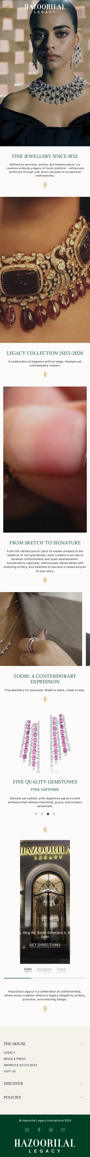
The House (15, 1043)
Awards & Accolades (20, 1065)
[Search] (83, 8)
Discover (13, 1083)
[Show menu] (8, 8)
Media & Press (15, 1059)
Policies (12, 1097)
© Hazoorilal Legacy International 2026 (45, 1120)
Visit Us (10, 1071)
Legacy (9, 1052)
